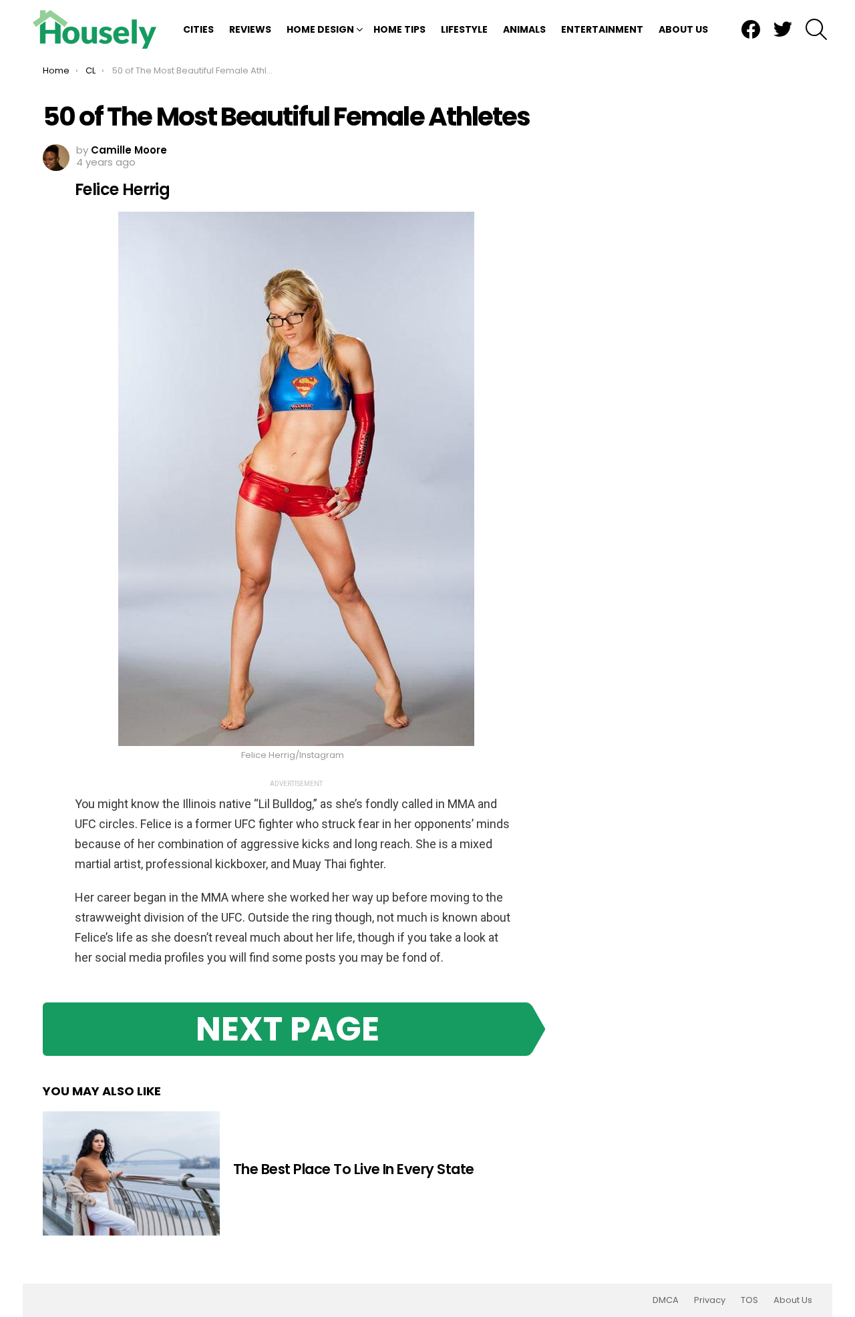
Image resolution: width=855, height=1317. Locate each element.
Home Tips (399, 29)
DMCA (666, 1300)
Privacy (709, 1300)
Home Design (320, 29)
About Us (683, 29)
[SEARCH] (816, 29)
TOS (749, 1300)
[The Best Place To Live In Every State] (131, 1173)
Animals (524, 29)
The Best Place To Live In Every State (353, 1169)
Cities (198, 29)
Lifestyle (464, 29)
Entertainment (602, 29)
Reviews (250, 29)
